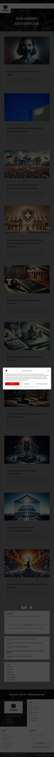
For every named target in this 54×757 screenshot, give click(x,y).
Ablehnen (27, 383)
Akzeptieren (12, 383)
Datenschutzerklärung (28, 386)
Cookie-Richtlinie (19, 386)
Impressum (37, 386)
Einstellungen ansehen (41, 383)
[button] (48, 370)
